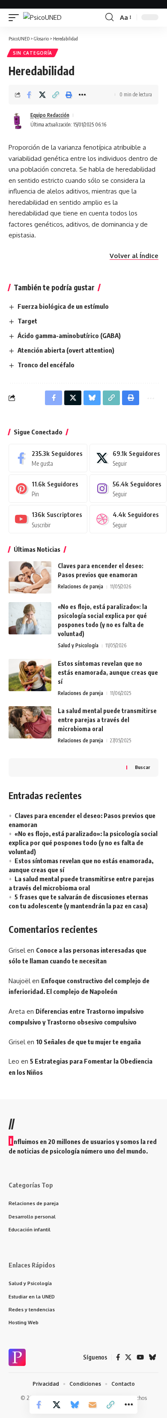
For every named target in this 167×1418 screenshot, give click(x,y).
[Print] (69, 95)
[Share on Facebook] (29, 95)
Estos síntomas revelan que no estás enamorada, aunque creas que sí (108, 672)
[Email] (92, 1405)
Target (27, 321)
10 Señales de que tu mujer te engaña (88, 1042)
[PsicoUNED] (42, 17)
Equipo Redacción (49, 115)
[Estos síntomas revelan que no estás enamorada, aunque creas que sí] (30, 675)
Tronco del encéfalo (46, 365)
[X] (127, 458)
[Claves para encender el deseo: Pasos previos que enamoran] (30, 577)
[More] (82, 95)
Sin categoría (32, 52)
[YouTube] (140, 1357)
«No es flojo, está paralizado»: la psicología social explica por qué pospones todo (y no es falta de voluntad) (83, 842)
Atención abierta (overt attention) (66, 350)
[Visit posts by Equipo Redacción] (18, 120)
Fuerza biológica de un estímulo (63, 306)
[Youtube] (48, 519)
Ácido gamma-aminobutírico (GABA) (69, 335)
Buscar (142, 767)
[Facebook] (48, 458)
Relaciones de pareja (80, 586)
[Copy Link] (56, 95)
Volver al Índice (134, 256)
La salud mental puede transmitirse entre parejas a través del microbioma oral (107, 719)
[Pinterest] (48, 488)
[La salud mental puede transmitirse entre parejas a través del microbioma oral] (30, 722)
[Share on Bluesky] (75, 1405)
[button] (16, 17)
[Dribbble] (127, 519)
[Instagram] (127, 488)
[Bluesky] (152, 1357)
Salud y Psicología (78, 645)
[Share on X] (42, 95)
